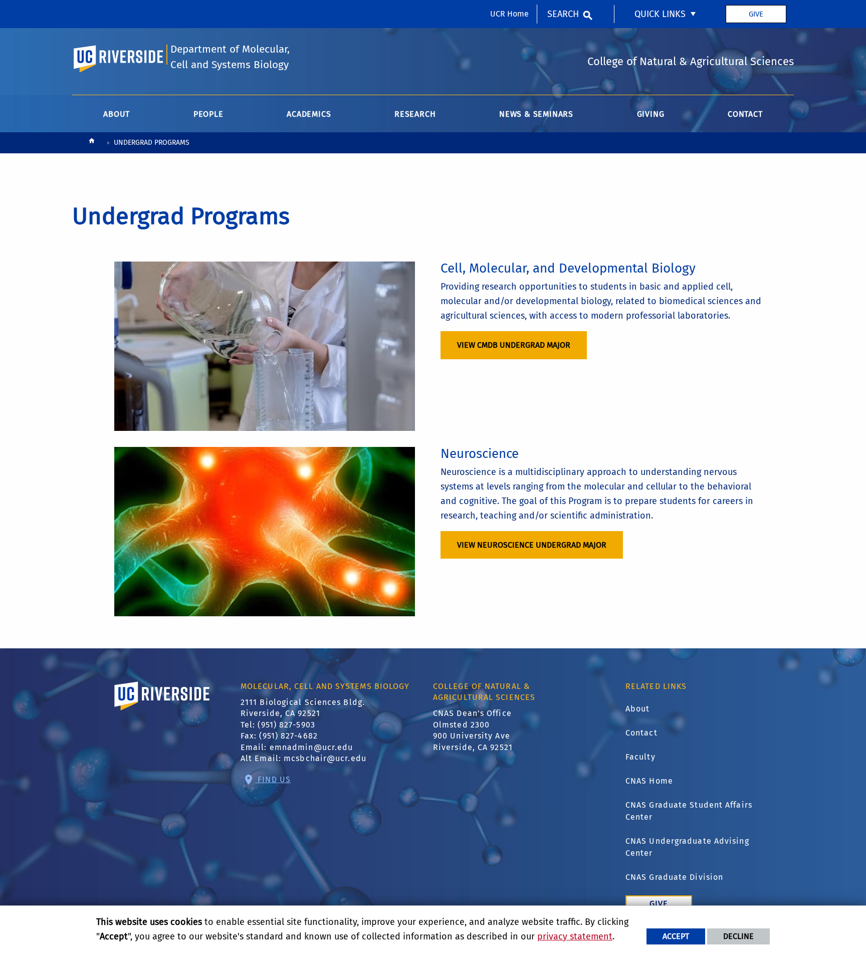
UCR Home (509, 14)
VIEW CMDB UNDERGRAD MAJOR (513, 345)
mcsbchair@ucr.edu (325, 758)
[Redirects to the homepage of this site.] (91, 143)
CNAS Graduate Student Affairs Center (688, 811)
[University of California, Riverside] (162, 710)
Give (756, 14)
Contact (641, 733)
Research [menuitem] (415, 114)
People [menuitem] (208, 114)
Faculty (640, 757)
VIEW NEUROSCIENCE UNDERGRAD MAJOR (531, 545)
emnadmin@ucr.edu (311, 747)
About (637, 708)
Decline (738, 936)
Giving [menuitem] (651, 114)
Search (563, 14)
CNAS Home (649, 781)
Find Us (273, 779)
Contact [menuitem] (745, 114)
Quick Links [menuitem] (660, 14)
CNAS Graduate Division (674, 877)
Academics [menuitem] (309, 114)
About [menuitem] (116, 114)
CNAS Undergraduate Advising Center (687, 847)
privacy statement (574, 936)
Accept (676, 936)
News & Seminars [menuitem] (536, 114)
